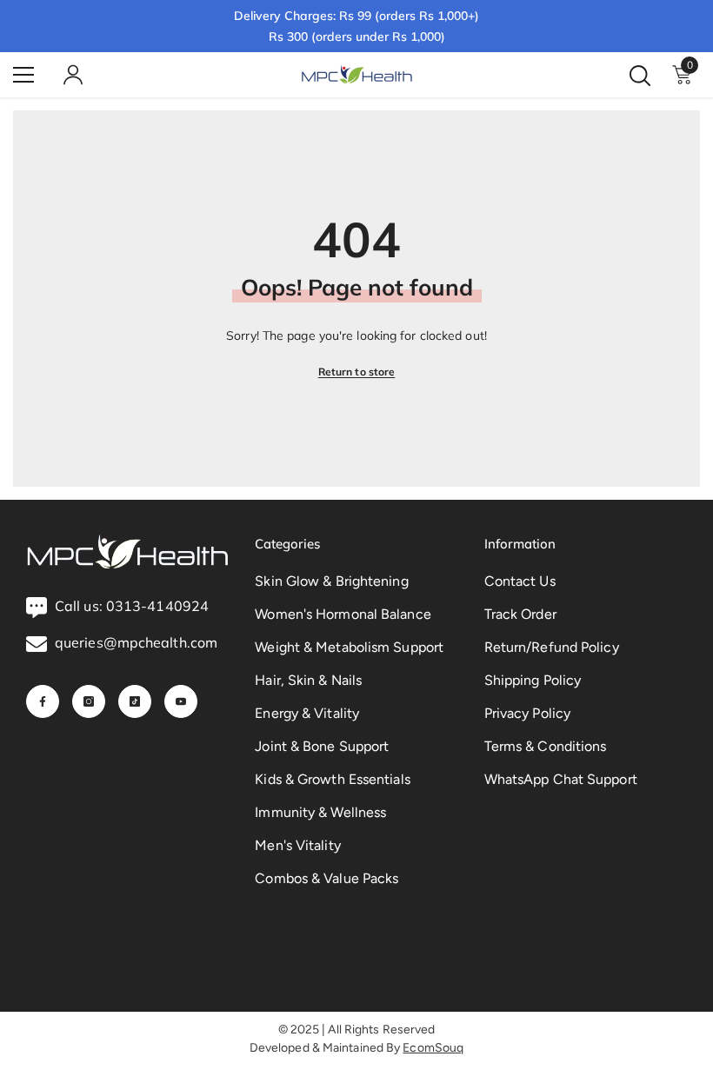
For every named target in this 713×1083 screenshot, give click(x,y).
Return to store (357, 371)
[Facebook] (42, 701)
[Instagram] (88, 701)
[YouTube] (180, 701)
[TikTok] (134, 701)
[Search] (640, 75)
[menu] (23, 74)
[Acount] (73, 74)
